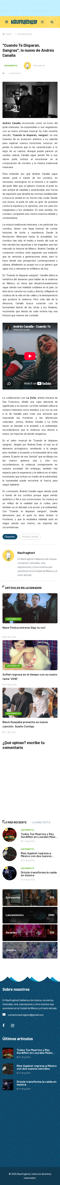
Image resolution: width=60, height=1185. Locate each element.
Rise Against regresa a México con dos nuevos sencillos (36, 856)
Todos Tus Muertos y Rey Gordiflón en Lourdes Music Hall (39, 836)
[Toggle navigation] (6, 22)
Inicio (9, 34)
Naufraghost (39, 65)
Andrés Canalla (30, 536)
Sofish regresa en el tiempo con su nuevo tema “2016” (29, 677)
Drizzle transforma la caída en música (39, 873)
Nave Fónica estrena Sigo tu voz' (24, 627)
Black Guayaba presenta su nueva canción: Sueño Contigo (25, 724)
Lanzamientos (24, 34)
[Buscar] (52, 22)
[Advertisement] (27, 790)
